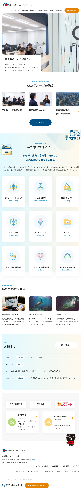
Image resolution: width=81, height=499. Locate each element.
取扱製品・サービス (49, 10)
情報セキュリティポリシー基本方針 (68, 471)
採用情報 (58, 10)
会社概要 (32, 10)
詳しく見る (40, 122)
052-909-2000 (13, 485)
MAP (33, 459)
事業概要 (24, 10)
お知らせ (40, 10)
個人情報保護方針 (47, 471)
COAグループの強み (15, 10)
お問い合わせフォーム (38, 485)
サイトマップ (20, 471)
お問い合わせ (72, 10)
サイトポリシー (33, 471)
